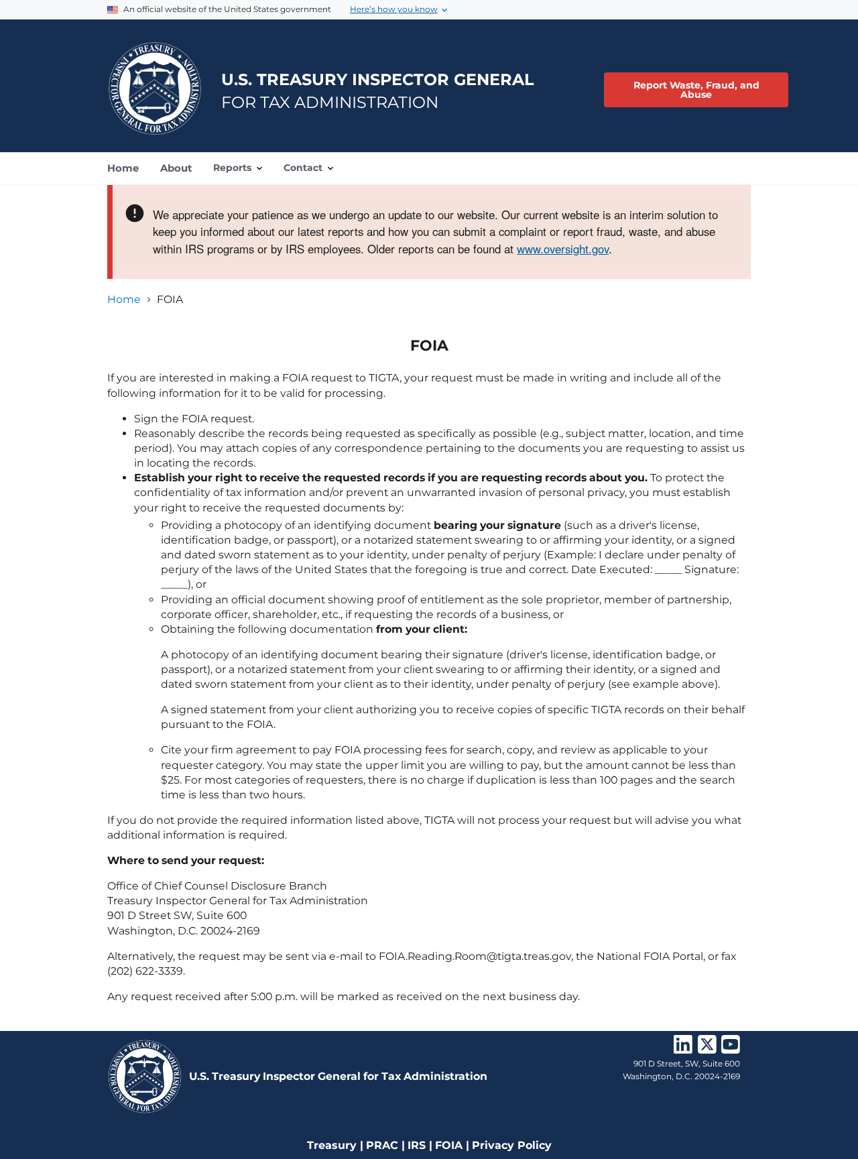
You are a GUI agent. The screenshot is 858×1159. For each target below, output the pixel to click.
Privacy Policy (512, 1145)
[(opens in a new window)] (683, 1048)
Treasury (332, 1145)
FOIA (449, 1145)
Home (124, 299)
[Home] (154, 88)
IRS (417, 1145)
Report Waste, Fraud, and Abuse (696, 90)
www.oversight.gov (563, 249)
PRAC (382, 1145)
